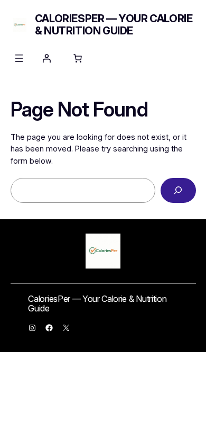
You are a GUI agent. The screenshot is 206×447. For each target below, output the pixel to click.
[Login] (46, 58)
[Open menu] (19, 58)
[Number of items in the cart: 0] (77, 58)
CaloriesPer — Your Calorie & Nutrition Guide (114, 24)
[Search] (178, 190)
